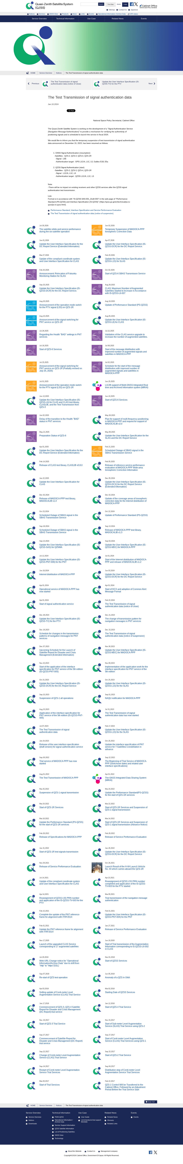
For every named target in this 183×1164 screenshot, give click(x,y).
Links (83, 14)
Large (125, 4)
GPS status (134, 14)
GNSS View (53, 14)
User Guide (85, 1117)
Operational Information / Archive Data (112, 14)
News (75, 14)
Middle (119, 4)
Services (42, 14)
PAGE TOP (151, 1102)
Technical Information (61, 1113)
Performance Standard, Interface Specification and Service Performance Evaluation (86, 210)
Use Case (82, 1113)
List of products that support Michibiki (91, 1121)
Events (91, 14)
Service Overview (33, 1113)
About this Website (74, 1151)
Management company (109, 1151)
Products (65, 14)
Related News (110, 1113)
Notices (32, 14)
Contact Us (91, 1151)
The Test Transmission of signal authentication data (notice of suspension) (82, 213)
